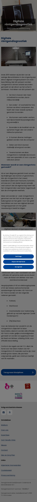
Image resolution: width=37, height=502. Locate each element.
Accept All (18, 267)
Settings (18, 256)
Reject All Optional (18, 261)
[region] (18, 251)
